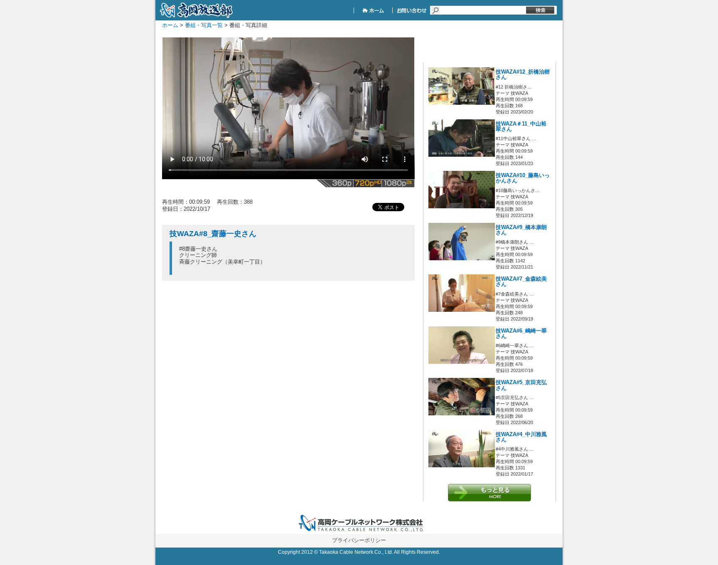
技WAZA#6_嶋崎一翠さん (521, 333)
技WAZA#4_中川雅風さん (521, 437)
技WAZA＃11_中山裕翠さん (521, 126)
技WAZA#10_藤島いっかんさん (523, 178)
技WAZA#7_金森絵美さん (521, 281)
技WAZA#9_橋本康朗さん (521, 230)
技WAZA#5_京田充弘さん (521, 385)
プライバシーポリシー (359, 540)
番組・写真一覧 (204, 25)
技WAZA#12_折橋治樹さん (523, 74)
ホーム (170, 25)
